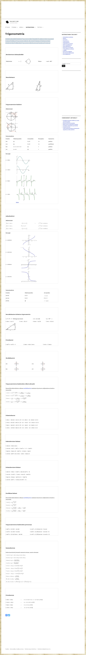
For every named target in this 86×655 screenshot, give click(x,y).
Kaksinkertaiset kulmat (45, 40)
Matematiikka (30, 27)
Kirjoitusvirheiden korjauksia (69, 123)
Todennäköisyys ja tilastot (68, 49)
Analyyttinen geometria (68, 43)
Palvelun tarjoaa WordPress (30, 649)
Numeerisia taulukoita (67, 51)
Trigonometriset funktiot (27, 38)
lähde (17, 202)
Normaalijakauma (66, 54)
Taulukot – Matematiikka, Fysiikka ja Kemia (14, 649)
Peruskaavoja (47, 42)
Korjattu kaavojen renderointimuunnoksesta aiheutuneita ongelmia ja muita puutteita (71, 128)
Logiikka (65, 50)
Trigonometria (66, 41)
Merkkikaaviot (13, 40)
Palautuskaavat (38, 40)
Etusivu (7, 27)
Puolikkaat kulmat (18, 42)
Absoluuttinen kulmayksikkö (10, 38)
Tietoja (39, 27)
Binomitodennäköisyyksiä (68, 52)
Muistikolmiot (19, 38)
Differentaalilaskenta (67, 45)
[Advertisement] (41, 10)
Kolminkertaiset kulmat (9, 42)
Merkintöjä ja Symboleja (68, 37)
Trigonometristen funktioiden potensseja (30, 42)
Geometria (65, 39)
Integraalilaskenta (67, 46)
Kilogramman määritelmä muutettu (70, 124)
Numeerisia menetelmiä (68, 47)
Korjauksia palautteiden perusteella (70, 125)
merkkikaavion (27, 388)
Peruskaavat (7, 40)
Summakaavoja (41, 42)
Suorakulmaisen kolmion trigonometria (45, 38)
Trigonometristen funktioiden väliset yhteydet (25, 40)
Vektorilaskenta (66, 42)
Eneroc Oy (48, 649)
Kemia (21, 27)
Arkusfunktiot (35, 38)
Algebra (64, 38)
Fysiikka (14, 27)
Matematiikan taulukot (69, 34)
